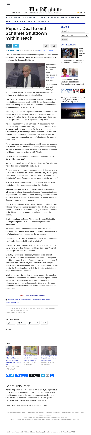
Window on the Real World (17, 412)
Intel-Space (12, 21)
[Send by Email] (54, 46)
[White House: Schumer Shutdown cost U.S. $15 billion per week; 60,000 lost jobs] (13, 350)
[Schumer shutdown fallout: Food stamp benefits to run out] (31, 350)
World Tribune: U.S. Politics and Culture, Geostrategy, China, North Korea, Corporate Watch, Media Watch (43, 432)
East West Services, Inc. (36, 412)
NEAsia (64, 17)
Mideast (55, 17)
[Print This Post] (46, 46)
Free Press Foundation (35, 295)
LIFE (24, 17)
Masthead (56, 412)
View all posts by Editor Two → (16, 312)
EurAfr (31, 17)
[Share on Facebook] (9, 46)
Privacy (49, 412)
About (17, 17)
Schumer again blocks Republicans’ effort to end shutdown (49, 358)
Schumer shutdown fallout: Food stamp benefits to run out (30, 358)
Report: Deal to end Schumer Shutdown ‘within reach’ (29, 300)
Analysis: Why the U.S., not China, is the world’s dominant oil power (73, 100)
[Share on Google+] (23, 46)
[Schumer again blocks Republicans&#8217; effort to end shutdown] (49, 350)
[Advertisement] (73, 137)
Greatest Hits (27, 21)
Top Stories (43, 21)
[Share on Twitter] (16, 46)
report (52, 78)
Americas (74, 17)
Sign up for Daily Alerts (70, 412)
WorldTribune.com (13, 302)
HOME (9, 17)
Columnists (43, 17)
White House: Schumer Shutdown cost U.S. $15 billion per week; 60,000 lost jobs (13, 360)
